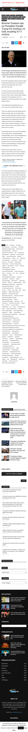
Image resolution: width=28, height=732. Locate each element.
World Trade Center (13, 361)
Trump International (15, 342)
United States (5, 351)
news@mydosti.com (17, 712)
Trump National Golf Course (8, 347)
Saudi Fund (16, 323)
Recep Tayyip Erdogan (7, 310)
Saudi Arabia (4, 18)
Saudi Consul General (6, 319)
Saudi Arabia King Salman (7, 316)
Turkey (17, 347)
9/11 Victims (20, 247)
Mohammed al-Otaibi (18, 295)
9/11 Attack (12, 245)
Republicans (4, 312)
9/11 (7, 245)
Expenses (22, 265)
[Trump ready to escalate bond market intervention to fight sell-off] (5, 415)
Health (10, 17)
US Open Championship (16, 353)
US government (5, 353)
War (8, 359)
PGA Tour (8, 305)
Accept (20, 728)
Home (3, 13)
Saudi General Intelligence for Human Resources (12, 329)
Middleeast (4, 293)
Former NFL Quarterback (7, 271)
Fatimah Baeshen (6, 267)
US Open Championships (7, 355)
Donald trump (18, 262)
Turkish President (6, 349)
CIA (17, 258)
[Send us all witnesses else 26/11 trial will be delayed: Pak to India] (5, 637)
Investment (11, 278)
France (3, 273)
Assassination (21, 252)
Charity (7, 15)
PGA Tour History (15, 305)
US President (5, 357)
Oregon (23, 303)
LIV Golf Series (18, 288)
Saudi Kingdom (15, 333)
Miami (24, 290)
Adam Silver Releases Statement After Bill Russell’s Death (20, 383)
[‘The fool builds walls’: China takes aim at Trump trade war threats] (5, 614)
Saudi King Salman (6, 333)
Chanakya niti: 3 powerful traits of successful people (13, 544)
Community (12, 15)
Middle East (4, 291)
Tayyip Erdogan (19, 338)
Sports (9, 18)
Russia (24, 17)
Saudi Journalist (15, 331)
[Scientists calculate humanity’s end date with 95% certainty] (5, 450)
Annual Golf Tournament (7, 252)
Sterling (4, 336)
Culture (20, 260)
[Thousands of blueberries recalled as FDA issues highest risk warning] (5, 443)
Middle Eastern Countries (14, 291)
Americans (15, 250)
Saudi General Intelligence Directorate (10, 327)
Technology (13, 18)
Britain (3, 256)
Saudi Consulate (16, 319)
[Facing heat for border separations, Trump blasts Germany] (5, 607)
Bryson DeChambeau (11, 256)
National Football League (7, 301)
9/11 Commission (5, 247)
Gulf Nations (4, 275)
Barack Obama (5, 254)
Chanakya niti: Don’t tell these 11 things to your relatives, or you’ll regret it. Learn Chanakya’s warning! (13, 551)
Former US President (19, 271)
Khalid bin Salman (17, 282)
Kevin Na (10, 282)
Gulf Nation (22, 273)
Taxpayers (11, 338)
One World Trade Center (14, 303)
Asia (15, 252)
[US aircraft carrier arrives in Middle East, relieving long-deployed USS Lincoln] (5, 423)
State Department (18, 334)
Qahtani (20, 308)
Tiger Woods (5, 340)
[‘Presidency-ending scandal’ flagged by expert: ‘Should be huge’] (5, 458)
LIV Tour (4, 290)
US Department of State (15, 351)
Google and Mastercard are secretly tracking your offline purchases (18, 653)
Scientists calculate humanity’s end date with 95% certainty (17, 450)
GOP (17, 273)
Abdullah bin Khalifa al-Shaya (8, 248)
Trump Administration (14, 340)
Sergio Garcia (5, 334)
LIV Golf (17, 286)
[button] (26, 9)
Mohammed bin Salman (7, 299)
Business (8, 13)
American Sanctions (6, 250)
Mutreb (15, 299)
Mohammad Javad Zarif (7, 295)
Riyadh (10, 312)
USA (22, 18)
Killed (24, 282)
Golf (13, 273)
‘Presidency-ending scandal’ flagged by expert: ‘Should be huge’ (18, 458)
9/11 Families (14, 247)
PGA (3, 305)
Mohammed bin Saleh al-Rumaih (9, 297)
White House (21, 359)
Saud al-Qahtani (17, 312)
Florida (12, 267)
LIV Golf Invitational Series (7, 288)
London (9, 290)
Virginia (4, 359)
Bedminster (12, 254)
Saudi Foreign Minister (7, 323)
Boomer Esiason (20, 254)
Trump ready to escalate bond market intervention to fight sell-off (17, 415)
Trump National (5, 344)
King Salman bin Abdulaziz (8, 286)
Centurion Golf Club (6, 258)
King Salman (19, 284)
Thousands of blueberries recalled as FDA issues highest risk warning (18, 443)
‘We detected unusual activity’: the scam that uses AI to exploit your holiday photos (13, 537)
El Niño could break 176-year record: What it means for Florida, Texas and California (13, 531)
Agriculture (4, 445)
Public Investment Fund (11, 308)
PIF (10, 306)
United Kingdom (15, 349)
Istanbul (17, 278)
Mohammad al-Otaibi (13, 293)
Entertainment (4, 17)
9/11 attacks (18, 245)
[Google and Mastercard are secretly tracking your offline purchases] (5, 653)
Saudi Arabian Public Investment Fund (10, 318)
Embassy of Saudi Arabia (15, 263)
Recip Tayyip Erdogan (18, 310)
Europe (16, 265)
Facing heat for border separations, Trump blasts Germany (17, 607)
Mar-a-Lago (15, 290)
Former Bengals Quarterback (8, 269)
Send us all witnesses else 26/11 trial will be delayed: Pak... (17, 637)
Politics (20, 17)
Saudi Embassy (15, 321)
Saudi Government (6, 331)
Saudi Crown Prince (6, 321)
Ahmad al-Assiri (19, 248)
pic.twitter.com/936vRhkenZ (9, 162)
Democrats (10, 262)
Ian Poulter (19, 276)
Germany (9, 273)
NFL (22, 301)
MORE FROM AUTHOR (19, 409)
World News (4, 20)
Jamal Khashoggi (6, 280)
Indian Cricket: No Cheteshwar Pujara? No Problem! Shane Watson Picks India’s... (18, 599)
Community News (19, 15)
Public (3, 308)
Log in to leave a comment (14, 473)
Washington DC (14, 359)
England (4, 265)
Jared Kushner (14, 280)
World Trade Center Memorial (8, 362)
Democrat (4, 262)
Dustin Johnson (5, 263)
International (15, 17)
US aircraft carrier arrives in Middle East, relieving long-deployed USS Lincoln (18, 422)
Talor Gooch (5, 338)
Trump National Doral (15, 344)
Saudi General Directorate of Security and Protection (13, 325)
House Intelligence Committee (8, 276)
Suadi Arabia (10, 336)
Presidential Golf (21, 306)
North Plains (4, 303)
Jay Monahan (22, 280)
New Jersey (17, 301)
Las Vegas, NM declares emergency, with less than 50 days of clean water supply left (8, 384)
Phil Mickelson (5, 306)
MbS (20, 290)
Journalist (4, 282)
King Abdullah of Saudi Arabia (8, 284)
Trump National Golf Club (7, 346)
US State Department (14, 357)
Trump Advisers (5, 342)
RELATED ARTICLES (7, 409)
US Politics (19, 18)
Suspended (17, 336)
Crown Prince (14, 260)
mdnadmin (5, 37)
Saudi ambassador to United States (9, 314)
